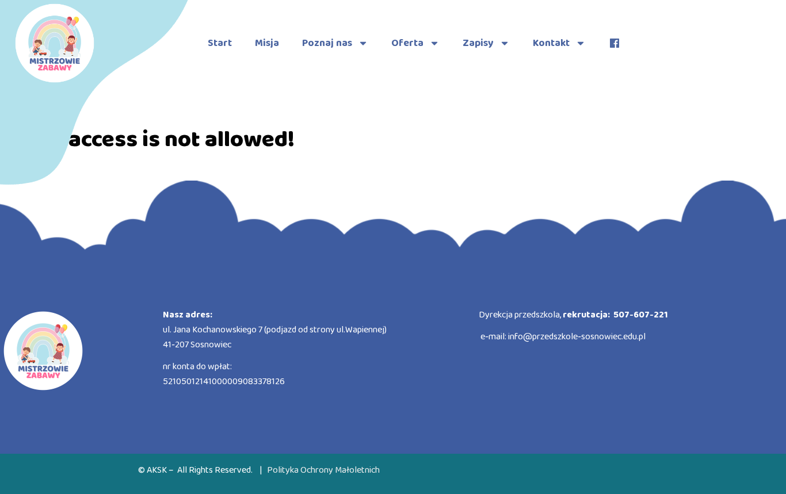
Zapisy (478, 43)
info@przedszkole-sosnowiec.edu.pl (577, 337)
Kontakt (551, 43)
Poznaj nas (327, 43)
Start (220, 43)
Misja (267, 43)
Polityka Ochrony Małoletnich (323, 470)
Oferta (407, 43)
